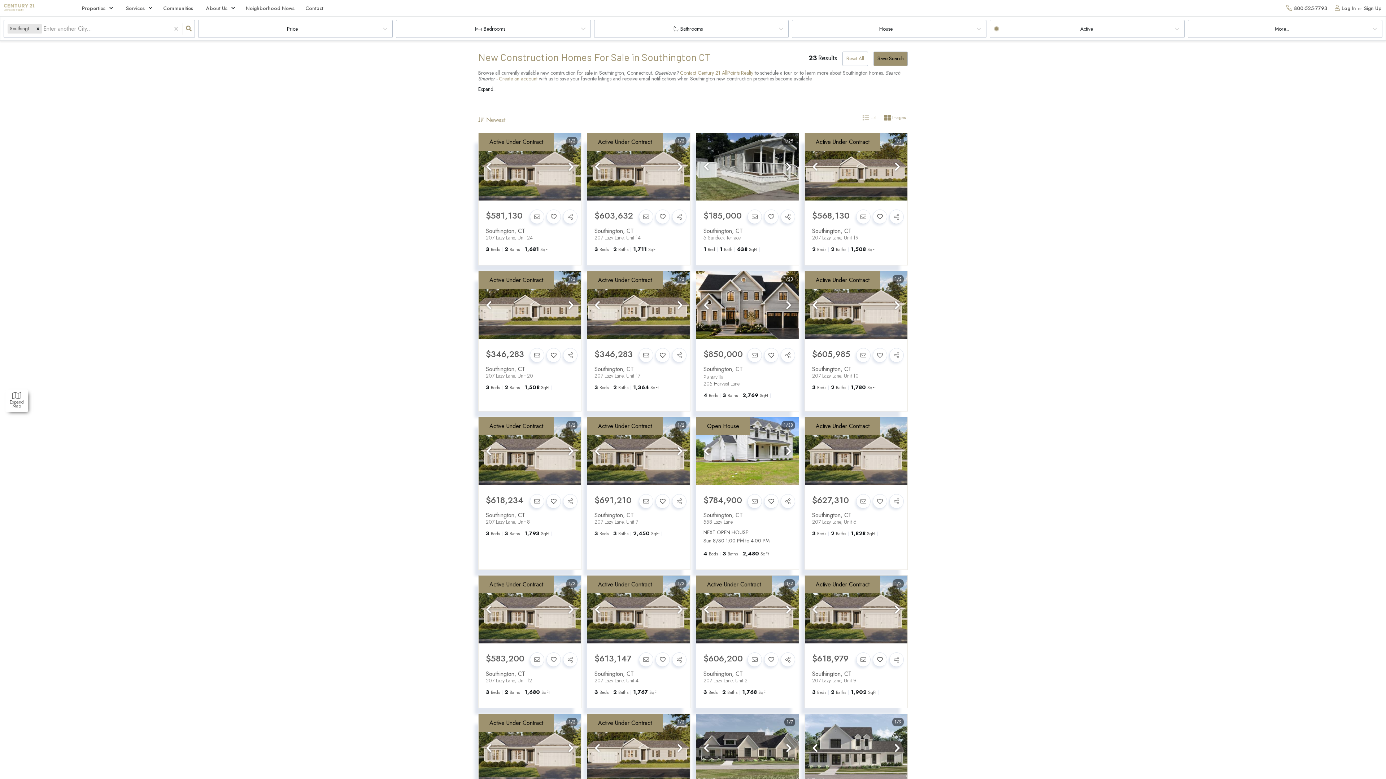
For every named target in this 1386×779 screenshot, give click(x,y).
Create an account (518, 78)
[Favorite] (553, 217)
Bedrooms (494, 28)
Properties (93, 8)
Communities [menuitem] (178, 8)
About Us (216, 8)
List (872, 118)
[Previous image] (489, 167)
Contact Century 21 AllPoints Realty (716, 72)
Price (292, 28)
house (886, 28)
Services (135, 8)
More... (1282, 28)
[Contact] (537, 217)
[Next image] (571, 167)
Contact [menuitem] (314, 8)
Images (898, 118)
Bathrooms (691, 28)
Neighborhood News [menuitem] (270, 8)
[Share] (570, 217)
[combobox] (44, 29)
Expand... (487, 89)
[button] (38, 28)
